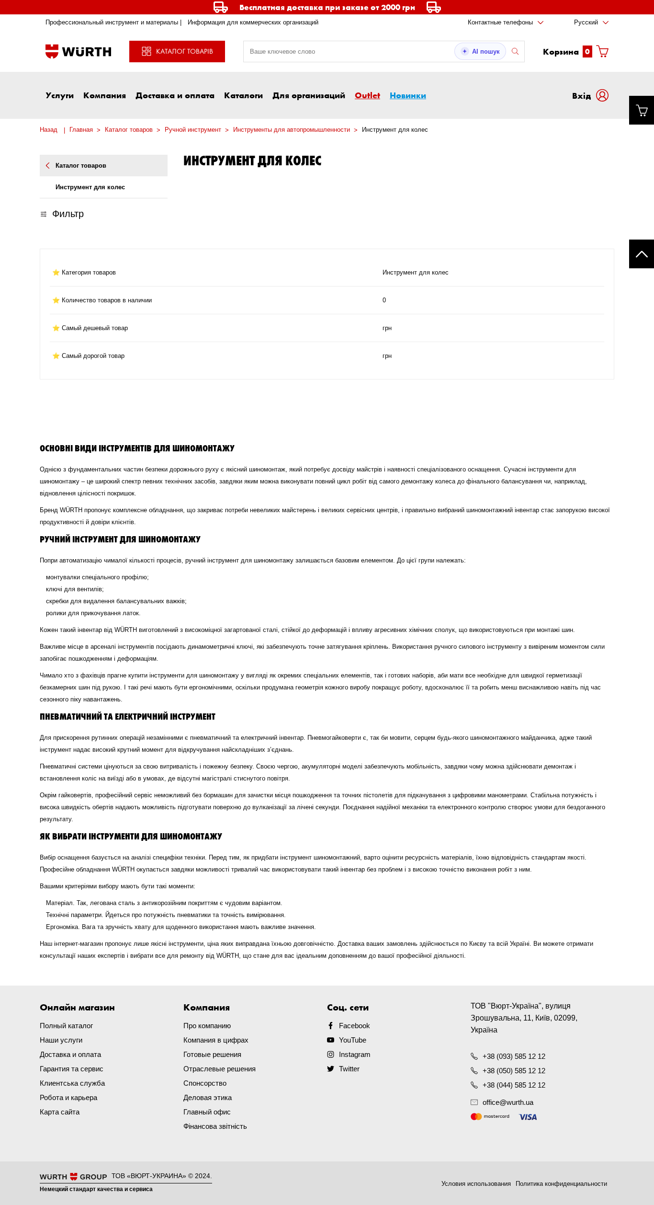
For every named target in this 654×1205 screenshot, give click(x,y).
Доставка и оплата (174, 95)
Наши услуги (61, 1040)
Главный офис (207, 1112)
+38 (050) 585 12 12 (514, 1071)
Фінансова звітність (215, 1126)
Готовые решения (212, 1054)
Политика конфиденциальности (561, 1183)
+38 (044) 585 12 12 (514, 1085)
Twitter (349, 1069)
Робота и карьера (68, 1097)
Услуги (59, 95)
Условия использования (476, 1183)
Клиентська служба (72, 1083)
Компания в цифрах (215, 1040)
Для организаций (308, 95)
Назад (48, 129)
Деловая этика (207, 1097)
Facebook (354, 1025)
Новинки (408, 95)
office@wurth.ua (508, 1102)
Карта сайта (59, 1112)
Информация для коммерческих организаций (253, 22)
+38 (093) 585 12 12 (514, 1056)
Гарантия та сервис (71, 1069)
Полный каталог (66, 1025)
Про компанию (207, 1025)
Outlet (367, 95)
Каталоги (243, 95)
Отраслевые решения (219, 1069)
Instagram (355, 1054)
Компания (104, 95)
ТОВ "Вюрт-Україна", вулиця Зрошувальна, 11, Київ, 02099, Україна (524, 1018)
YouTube (352, 1040)
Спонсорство (204, 1083)
